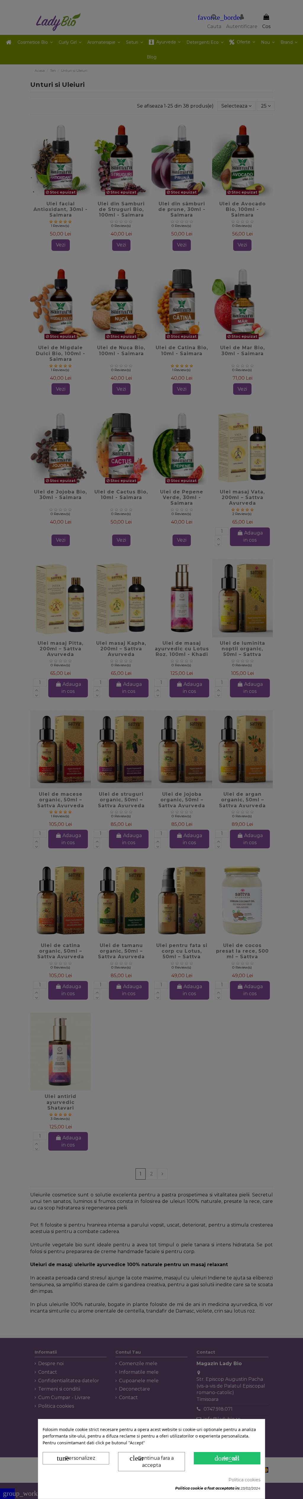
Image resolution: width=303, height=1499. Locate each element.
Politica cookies (244, 1479)
